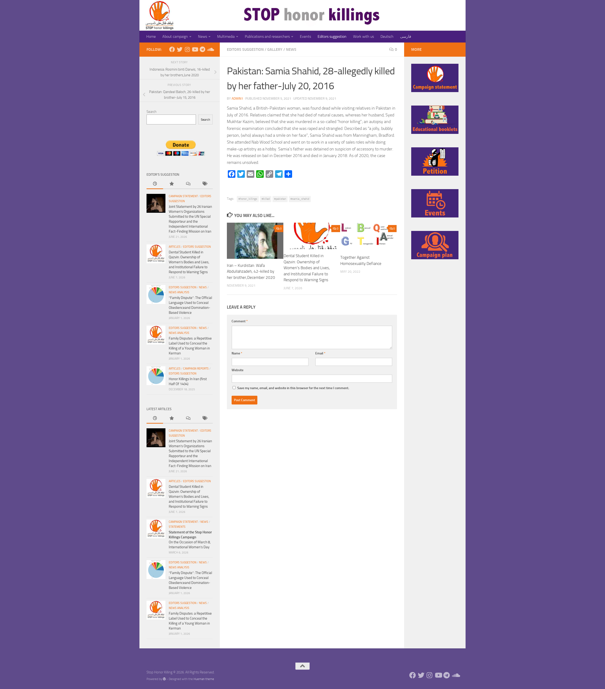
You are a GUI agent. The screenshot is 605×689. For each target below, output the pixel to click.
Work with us (363, 36)
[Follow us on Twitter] (179, 49)
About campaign (175, 36)
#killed (266, 198)
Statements (177, 526)
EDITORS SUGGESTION (245, 49)
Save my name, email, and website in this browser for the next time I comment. (293, 388)
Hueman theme (204, 679)
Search (151, 112)
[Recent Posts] (155, 184)
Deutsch (386, 36)
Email (320, 353)
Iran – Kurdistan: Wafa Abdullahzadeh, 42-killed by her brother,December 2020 (251, 271)
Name (237, 353)
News (202, 36)
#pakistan (280, 198)
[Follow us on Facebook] (172, 49)
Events (305, 36)
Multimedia (226, 36)
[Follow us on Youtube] (195, 49)
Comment (240, 321)
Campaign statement (183, 196)
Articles (175, 246)
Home (151, 36)
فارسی (405, 36)
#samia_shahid (299, 198)
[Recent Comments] (188, 184)
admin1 (237, 99)
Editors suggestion (332, 36)
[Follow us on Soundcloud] (210, 49)
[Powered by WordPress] (164, 678)
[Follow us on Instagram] (187, 49)
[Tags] (204, 184)
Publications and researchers (267, 36)
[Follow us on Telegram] (202, 49)
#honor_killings (247, 198)
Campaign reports (196, 368)
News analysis (179, 292)
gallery (274, 49)
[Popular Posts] (171, 184)
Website (237, 370)
